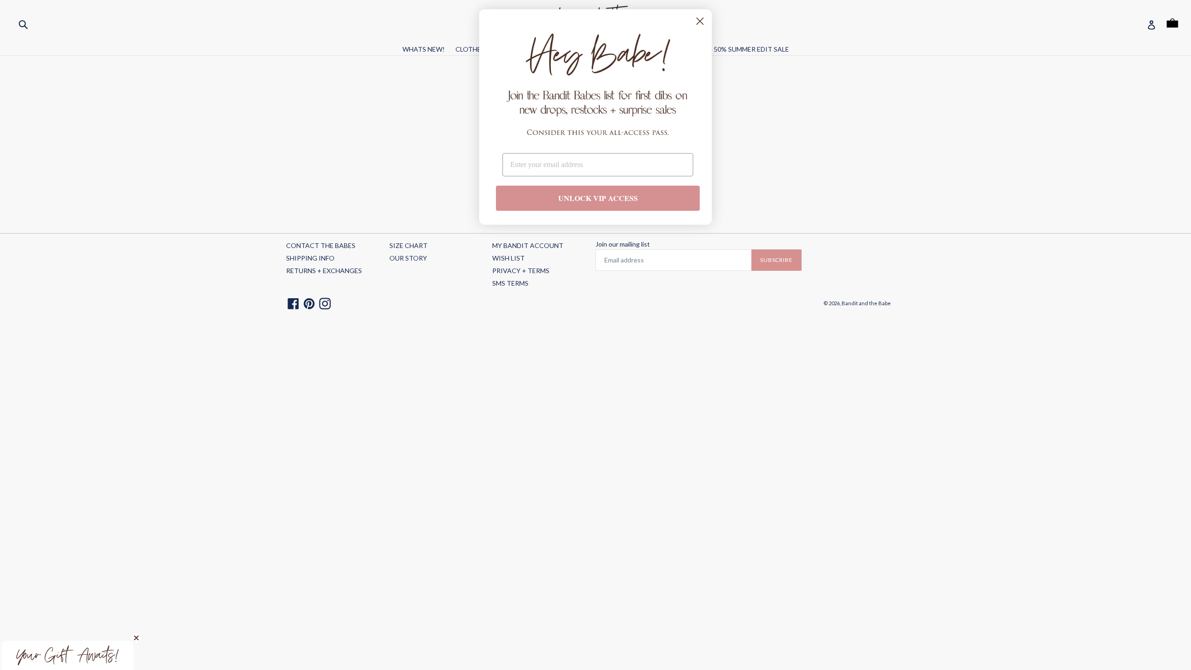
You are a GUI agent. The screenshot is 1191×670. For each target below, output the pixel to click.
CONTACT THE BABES (320, 245)
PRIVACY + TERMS (520, 271)
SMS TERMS (510, 283)
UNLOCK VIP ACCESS (598, 198)
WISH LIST (508, 258)
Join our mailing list (623, 244)
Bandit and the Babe (866, 303)
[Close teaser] (136, 638)
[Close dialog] (700, 21)
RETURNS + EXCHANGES (324, 271)
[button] (67, 655)
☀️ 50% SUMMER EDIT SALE (746, 49)
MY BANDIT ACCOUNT (527, 245)
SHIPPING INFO (310, 258)
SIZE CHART (408, 245)
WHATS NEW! (423, 49)
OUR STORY (408, 258)
